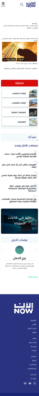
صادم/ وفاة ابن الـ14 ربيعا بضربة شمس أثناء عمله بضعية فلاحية (18, 176)
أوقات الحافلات (19, 93)
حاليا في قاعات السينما (19, 220)
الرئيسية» (35, 23)
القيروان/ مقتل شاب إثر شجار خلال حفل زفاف (19, 166)
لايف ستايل (32, 342)
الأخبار (34, 324)
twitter (25, 383)
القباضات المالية (19, 112)
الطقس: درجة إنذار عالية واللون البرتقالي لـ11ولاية (20, 68)
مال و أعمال (32, 328)
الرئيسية (33, 320)
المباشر (33, 356)
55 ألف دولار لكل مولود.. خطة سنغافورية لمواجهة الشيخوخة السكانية (22, 188)
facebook (34, 383)
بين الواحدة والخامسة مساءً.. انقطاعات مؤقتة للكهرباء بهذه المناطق (19, 200)
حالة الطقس (9, 59)
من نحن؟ (33, 374)
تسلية (34, 360)
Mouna (35, 63)
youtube (30, 383)
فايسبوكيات (32, 368)
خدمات (21, 59)
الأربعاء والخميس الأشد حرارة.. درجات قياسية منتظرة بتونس (20, 155)
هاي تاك (33, 346)
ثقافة (34, 332)
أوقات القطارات (19, 103)
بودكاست (32, 364)
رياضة (34, 338)
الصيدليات (22, 122)
